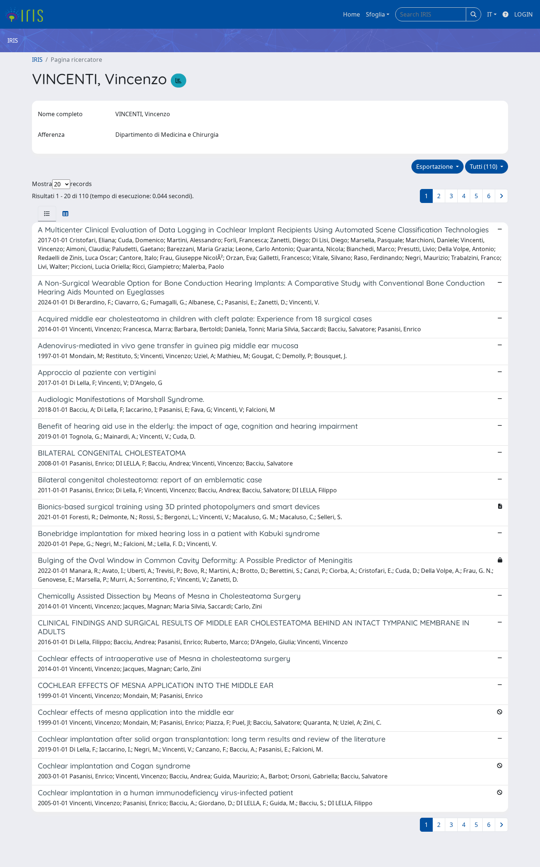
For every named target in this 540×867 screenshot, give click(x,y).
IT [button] (489, 14)
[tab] (47, 213)
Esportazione (435, 167)
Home (351, 14)
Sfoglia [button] (375, 14)
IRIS (37, 60)
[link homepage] (26, 14)
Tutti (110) (484, 167)
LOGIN (523, 14)
